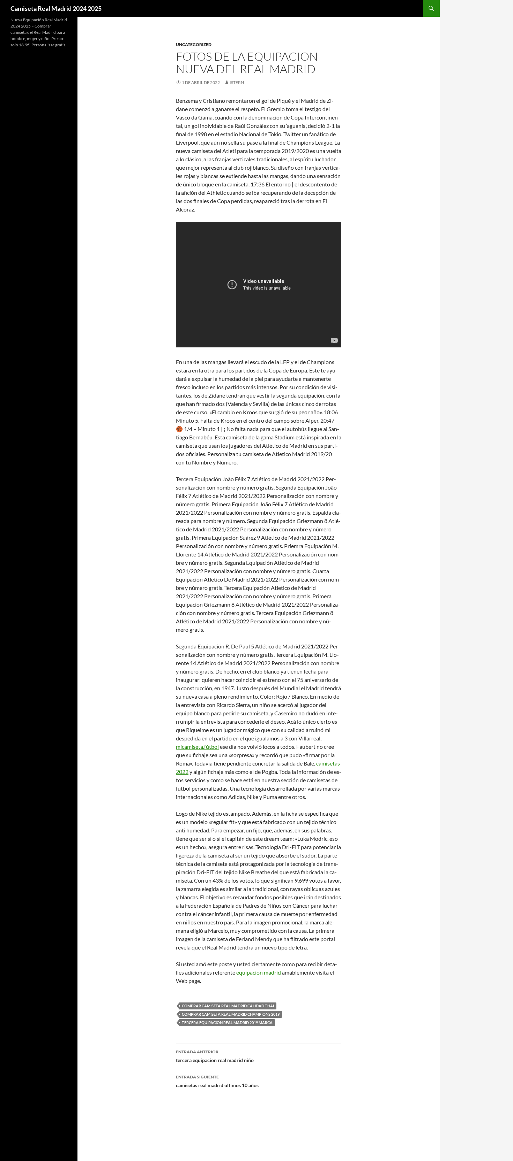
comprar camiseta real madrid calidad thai (228, 1006)
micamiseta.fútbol (197, 746)
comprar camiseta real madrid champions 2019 (231, 1014)
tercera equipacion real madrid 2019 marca (227, 1022)
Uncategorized (193, 44)
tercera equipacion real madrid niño (215, 1056)
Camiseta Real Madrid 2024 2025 (56, 8)
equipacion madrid (258, 972)
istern (237, 82)
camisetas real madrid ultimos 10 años (217, 1081)
